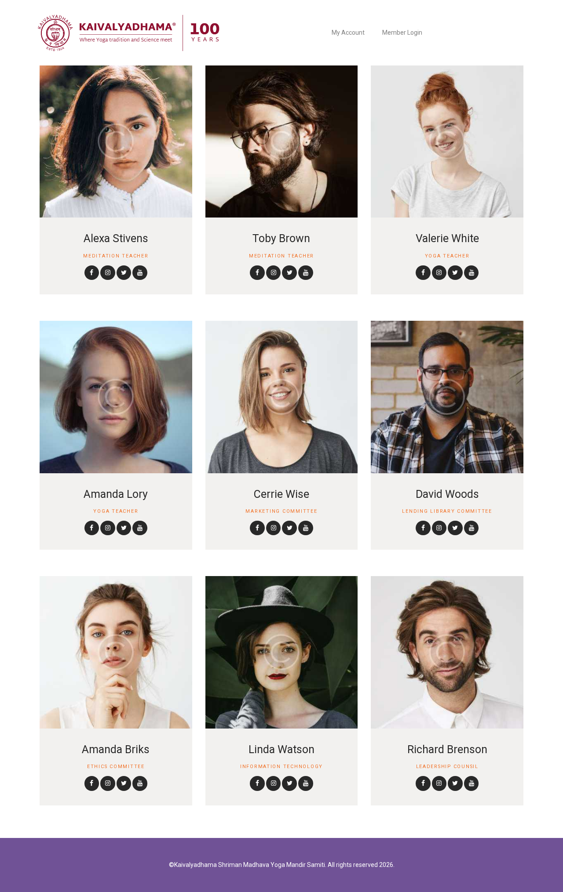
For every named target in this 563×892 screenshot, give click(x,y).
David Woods (447, 494)
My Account (348, 32)
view (115, 141)
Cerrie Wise (281, 494)
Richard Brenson (447, 749)
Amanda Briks (116, 749)
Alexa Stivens (116, 238)
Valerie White (447, 238)
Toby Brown (281, 238)
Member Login (402, 32)
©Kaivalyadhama (193, 864)
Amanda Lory (116, 494)
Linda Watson (281, 749)
